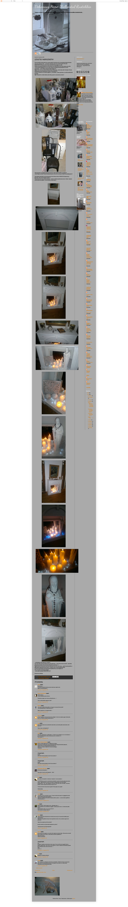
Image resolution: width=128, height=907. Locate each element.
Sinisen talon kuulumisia (88, 249)
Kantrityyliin (88, 347)
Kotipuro (87, 190)
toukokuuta (90, 424)
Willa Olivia (88, 162)
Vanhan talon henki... (88, 318)
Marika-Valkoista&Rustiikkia (42, 742)
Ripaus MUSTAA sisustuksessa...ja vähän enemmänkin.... (90, 405)
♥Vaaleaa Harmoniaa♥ (88, 329)
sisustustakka (47, 678)
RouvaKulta (88, 387)
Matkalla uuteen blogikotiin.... (88, 282)
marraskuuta (90, 397)
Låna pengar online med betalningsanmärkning (89, 174)
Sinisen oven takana (88, 242)
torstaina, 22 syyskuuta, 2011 (42, 865)
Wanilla (87, 124)
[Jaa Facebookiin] (56, 676)
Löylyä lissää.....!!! (90, 417)
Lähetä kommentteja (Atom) (41, 872)
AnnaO (39, 684)
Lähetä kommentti (39, 867)
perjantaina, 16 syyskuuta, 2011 (43, 856)
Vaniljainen (88, 323)
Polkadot (87, 361)
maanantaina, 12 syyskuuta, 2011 (43, 800)
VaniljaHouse (88, 179)
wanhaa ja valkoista (88, 372)
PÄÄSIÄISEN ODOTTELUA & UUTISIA (88, 164)
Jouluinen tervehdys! (89, 152)
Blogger (73, 898)
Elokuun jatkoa (88, 243)
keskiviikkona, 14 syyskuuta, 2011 (43, 850)
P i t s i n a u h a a (89, 342)
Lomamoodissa (88, 180)
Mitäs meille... (88, 231)
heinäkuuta (90, 421)
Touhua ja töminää (89, 144)
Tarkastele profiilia (80, 104)
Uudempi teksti (37, 870)
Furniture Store (88, 289)
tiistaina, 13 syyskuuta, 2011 (42, 828)
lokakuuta (90, 399)
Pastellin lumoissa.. (88, 171)
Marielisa (39, 705)
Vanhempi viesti (69, 870)
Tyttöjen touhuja (88, 312)
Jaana (39, 794)
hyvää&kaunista (89, 299)
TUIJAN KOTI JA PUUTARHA (89, 262)
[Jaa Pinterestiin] (58, 676)
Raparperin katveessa (88, 384)
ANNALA (88, 151)
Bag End (87, 274)
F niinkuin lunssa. (89, 300)
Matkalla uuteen (88, 198)
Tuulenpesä (88, 207)
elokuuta (89, 419)
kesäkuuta (90, 422)
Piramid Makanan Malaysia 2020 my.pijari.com (89, 126)
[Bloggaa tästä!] (54, 676)
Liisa (38, 777)
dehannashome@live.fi (80, 58)
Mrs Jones (88, 184)
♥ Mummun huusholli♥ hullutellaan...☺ (89, 354)
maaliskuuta (90, 427)
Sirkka (39, 815)
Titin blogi (88, 132)
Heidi (39, 733)
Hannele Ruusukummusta (42, 693)
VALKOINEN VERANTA (88, 367)
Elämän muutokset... (88, 134)
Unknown (39, 831)
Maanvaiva (40, 715)
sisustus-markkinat (41, 678)
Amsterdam (88, 203)
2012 (88, 392)
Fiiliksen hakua (88, 275)
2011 (88, 394)
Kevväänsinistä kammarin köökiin (89, 257)
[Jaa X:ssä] (55, 676)
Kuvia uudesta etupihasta (88, 337)
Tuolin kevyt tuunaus (89, 362)
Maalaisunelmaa (89, 269)
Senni (39, 723)
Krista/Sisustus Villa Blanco (42, 768)
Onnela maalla (88, 202)
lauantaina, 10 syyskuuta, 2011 (43, 689)
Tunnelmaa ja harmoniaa (88, 288)
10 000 (87, 306)
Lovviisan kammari (87, 255)
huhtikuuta (90, 426)
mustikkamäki (88, 235)
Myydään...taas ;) (89, 324)
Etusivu (53, 870)
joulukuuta (90, 395)
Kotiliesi (87, 375)
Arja (38, 803)
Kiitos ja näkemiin (89, 250)
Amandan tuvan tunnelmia (89, 157)
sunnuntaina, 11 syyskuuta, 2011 (43, 749)
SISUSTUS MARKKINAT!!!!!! (90, 414)
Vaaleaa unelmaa (89, 316)
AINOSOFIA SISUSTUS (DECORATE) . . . (89, 228)
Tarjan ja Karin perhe (89, 270)
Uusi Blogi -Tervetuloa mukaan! (89, 222)
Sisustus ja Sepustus (88, 280)
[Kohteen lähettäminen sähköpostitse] (53, 676)
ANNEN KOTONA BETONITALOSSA (89, 186)
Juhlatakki (88, 343)
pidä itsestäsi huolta (89, 158)
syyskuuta (90, 401)
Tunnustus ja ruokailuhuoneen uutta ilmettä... (90, 410)
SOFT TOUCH (88, 216)
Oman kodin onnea (89, 138)
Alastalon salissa (89, 305)
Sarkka (39, 860)
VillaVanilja (88, 335)
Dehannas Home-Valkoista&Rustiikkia (63, 6)
